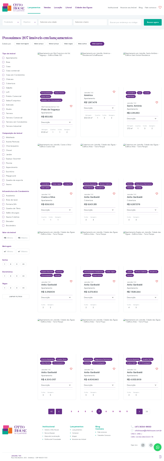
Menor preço (54, 44)
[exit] (160, 456)
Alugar (74, 436)
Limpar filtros (15, 296)
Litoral (69, 7)
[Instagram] (143, 445)
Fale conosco (150, 8)
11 (127, 411)
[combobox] (55, 22)
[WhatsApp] (157, 447)
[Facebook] (151, 445)
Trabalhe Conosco (104, 435)
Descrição (45, 122)
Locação (58, 7)
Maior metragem (22, 44)
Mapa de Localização (52, 436)
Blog (141, 8)
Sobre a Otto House (52, 430)
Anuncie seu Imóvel (128, 8)
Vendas (47, 7)
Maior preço (39, 44)
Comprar (75, 433)
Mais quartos (97, 44)
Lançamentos (34, 7)
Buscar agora (152, 22)
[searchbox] (51, 22)
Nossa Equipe (50, 433)
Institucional (113, 8)
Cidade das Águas (83, 7)
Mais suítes (82, 44)
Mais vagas (68, 44)
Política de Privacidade (53, 439)
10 (120, 411)
